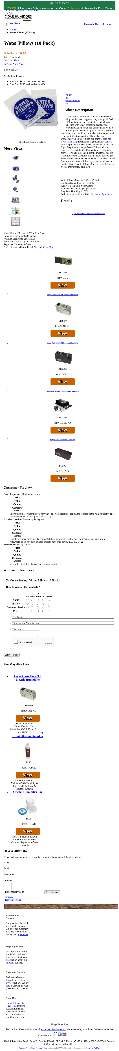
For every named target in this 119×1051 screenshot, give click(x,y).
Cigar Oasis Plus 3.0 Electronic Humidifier (63, 343)
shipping (10, 962)
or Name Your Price (13, 64)
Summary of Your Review (25, 623)
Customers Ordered (70, 100)
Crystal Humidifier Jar (27, 792)
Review (16, 629)
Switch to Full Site (93, 1048)
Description (66, 95)
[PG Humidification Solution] (27, 759)
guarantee (23, 934)
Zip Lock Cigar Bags (101, 194)
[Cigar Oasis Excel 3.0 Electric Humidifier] (27, 702)
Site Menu (14, 23)
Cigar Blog (11, 1006)
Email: (7, 868)
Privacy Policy (41, 1048)
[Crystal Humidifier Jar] (27, 816)
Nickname (18, 617)
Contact (22, 1048)
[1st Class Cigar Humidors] (18, 16)
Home (13, 29)
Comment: (9, 880)
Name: (7, 862)
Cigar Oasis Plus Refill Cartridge (62, 440)
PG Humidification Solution (28, 734)
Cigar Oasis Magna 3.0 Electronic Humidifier (63, 391)
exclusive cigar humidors (53, 1029)
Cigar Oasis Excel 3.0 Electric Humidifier (62, 295)
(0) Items (107, 24)
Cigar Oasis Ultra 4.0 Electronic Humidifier (88, 214)
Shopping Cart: (92, 24)
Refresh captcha (13, 899)
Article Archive (17, 1003)
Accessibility (30, 1048)
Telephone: (9, 874)
